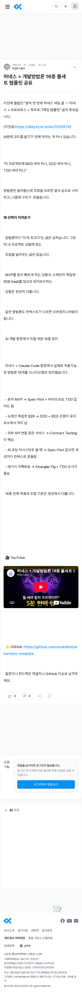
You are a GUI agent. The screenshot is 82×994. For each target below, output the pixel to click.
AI (25, 65)
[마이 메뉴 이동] (75, 6)
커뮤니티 (16, 65)
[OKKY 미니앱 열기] (57, 909)
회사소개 (9, 930)
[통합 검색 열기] (56, 6)
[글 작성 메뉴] (65, 6)
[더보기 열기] (7, 7)
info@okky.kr (22, 976)
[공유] (40, 696)
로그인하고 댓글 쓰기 (46, 784)
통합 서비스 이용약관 (40, 938)
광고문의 (47, 930)
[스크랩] (49, 696)
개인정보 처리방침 (14, 938)
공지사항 (23, 930)
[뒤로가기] (6, 810)
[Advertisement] (41, 34)
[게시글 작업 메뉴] (74, 67)
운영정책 (9, 945)
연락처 (35, 930)
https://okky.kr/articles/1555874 (42, 127)
